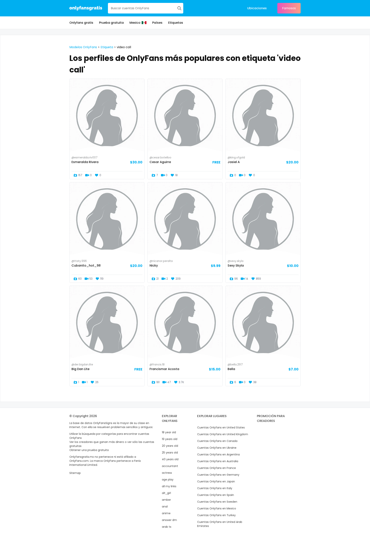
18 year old (169, 432)
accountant (170, 466)
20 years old (170, 446)
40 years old (170, 459)
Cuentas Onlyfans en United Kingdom (222, 434)
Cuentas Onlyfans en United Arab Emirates (219, 524)
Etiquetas (175, 22)
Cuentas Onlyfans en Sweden (217, 502)
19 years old (169, 439)
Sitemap (75, 473)
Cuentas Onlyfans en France (216, 468)
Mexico (135, 22)
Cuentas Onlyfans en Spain (215, 495)
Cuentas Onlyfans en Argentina (218, 454)
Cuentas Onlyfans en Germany (218, 475)
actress (167, 473)
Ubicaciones (257, 8)
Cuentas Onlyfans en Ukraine (216, 448)
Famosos (289, 8)
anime (166, 513)
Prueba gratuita (111, 22)
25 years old (170, 452)
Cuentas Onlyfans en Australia (217, 461)
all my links (169, 486)
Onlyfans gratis (81, 22)
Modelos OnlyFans (83, 47)
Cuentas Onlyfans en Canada (217, 441)
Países (157, 22)
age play (167, 479)
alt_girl (166, 493)
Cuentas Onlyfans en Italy (214, 488)
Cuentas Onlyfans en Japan (216, 481)
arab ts (166, 527)
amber (166, 500)
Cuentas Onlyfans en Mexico (216, 508)
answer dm (169, 520)
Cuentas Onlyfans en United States (221, 427)
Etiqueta (107, 47)
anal (165, 506)
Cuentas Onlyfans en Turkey (216, 515)
